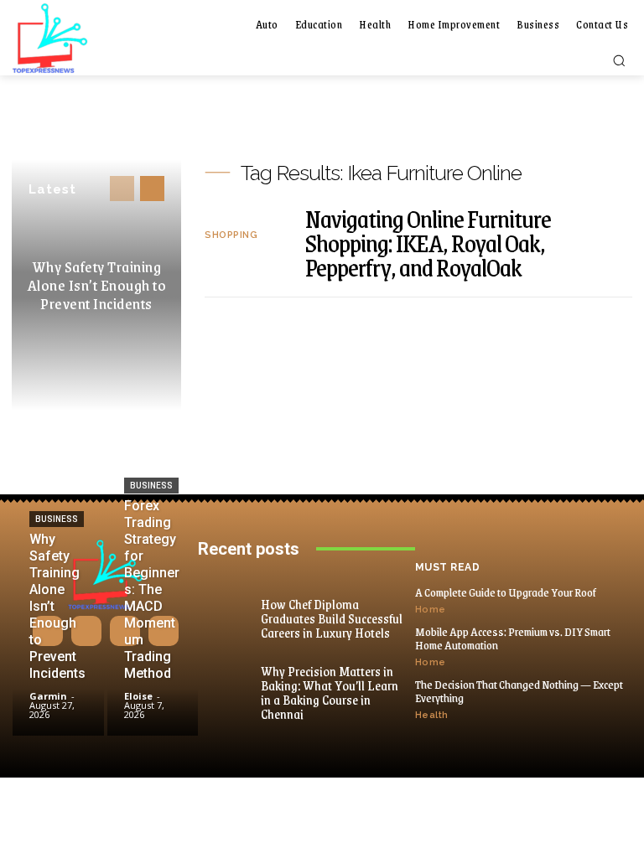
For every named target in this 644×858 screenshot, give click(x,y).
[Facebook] (48, 631)
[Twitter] (163, 631)
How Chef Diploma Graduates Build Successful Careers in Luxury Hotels (331, 618)
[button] (618, 60)
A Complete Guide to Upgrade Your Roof (505, 592)
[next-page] (152, 188)
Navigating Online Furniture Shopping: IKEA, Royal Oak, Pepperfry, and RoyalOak (428, 243)
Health (432, 715)
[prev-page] (122, 188)
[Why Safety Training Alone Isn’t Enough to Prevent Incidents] (58, 697)
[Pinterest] (125, 631)
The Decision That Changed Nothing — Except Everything (519, 691)
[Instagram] (86, 631)
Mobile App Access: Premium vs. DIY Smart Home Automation (512, 638)
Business (56, 519)
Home (430, 609)
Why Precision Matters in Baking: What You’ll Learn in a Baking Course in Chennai (329, 692)
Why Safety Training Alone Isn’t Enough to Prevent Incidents (97, 285)
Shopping (231, 235)
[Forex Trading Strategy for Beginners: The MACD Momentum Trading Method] (153, 697)
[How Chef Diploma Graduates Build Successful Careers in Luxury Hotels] (231, 607)
